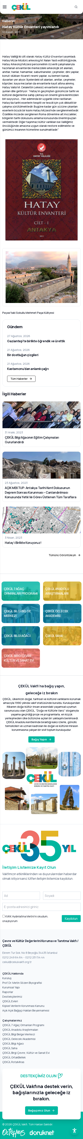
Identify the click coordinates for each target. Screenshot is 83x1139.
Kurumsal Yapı (11, 987)
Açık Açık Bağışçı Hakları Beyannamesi (25, 1010)
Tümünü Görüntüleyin (62, 555)
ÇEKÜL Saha (9, 1048)
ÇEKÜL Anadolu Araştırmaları (20, 1029)
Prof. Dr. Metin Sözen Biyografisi (22, 983)
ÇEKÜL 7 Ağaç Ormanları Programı (23, 1025)
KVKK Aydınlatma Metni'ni (21, 916)
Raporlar (7, 992)
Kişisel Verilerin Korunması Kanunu (23, 1006)
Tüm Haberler (19, 379)
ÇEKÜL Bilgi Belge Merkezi (18, 1034)
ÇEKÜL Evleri (10, 1001)
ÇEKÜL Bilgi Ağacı (13, 1043)
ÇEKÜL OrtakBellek (14, 1057)
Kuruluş (6, 978)
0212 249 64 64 (12, 957)
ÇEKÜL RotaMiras (13, 1062)
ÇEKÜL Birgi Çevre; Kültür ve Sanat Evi (26, 1053)
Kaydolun (71, 918)
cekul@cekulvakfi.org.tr (17, 962)
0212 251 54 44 (35, 957)
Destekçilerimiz (12, 996)
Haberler (9, 21)
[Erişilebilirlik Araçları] (74, 1130)
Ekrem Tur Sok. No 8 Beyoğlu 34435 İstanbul (29, 953)
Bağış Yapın (39, 739)
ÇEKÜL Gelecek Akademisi (19, 1039)
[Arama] (76, 7)
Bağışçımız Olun (39, 1110)
